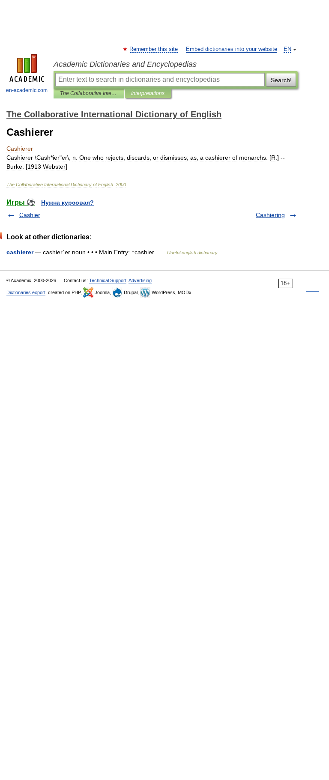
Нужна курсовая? (67, 202)
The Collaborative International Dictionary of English (89, 93)
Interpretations (147, 93)
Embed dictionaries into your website (231, 49)
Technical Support (107, 280)
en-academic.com (27, 90)
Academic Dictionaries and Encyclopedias (125, 64)
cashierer (19, 252)
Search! (281, 80)
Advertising (140, 280)
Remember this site (154, 49)
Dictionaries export (25, 292)
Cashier (29, 214)
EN (287, 49)
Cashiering (270, 214)
